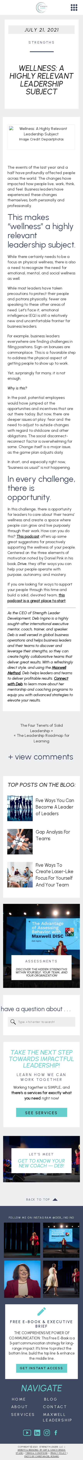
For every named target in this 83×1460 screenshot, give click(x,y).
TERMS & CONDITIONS (36, 1453)
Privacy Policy (58, 1453)
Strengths (42, 42)
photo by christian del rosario (41, 1456)
